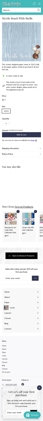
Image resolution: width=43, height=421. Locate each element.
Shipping (5, 130)
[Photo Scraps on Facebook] (23, 384)
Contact (5, 369)
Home (4, 346)
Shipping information (10, 148)
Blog (3, 365)
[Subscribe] (35, 278)
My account (6, 372)
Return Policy (7, 154)
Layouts (5, 359)
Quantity (5, 119)
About (4, 349)
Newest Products (24, 206)
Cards (4, 356)
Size (3, 106)
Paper (4, 352)
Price (4, 96)
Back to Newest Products (23, 255)
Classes (4, 362)
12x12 (6, 111)
